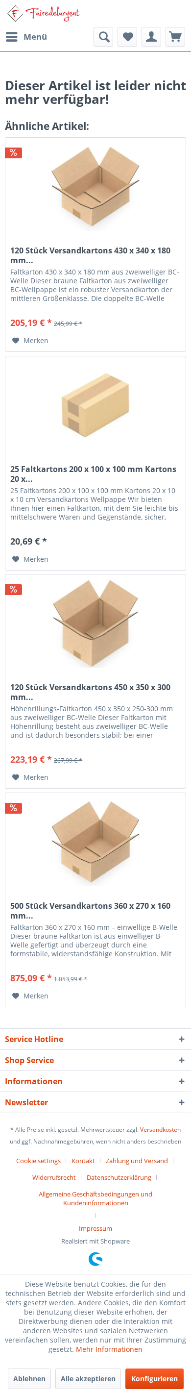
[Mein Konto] (151, 37)
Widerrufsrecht (54, 1177)
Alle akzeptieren (88, 1378)
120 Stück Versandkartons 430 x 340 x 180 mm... (90, 255)
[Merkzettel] (127, 37)
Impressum (95, 1228)
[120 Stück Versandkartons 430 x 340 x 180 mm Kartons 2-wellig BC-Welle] (95, 187)
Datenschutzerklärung (119, 1177)
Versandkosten (160, 1129)
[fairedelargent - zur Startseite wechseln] (43, 13)
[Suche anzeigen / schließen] (103, 37)
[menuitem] (26, 37)
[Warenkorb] (175, 37)
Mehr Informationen (109, 1349)
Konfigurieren (154, 1378)
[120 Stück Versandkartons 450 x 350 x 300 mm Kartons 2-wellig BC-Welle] (95, 623)
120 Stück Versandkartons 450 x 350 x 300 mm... (90, 692)
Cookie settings (38, 1160)
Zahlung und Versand (137, 1160)
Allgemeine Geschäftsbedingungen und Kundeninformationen (95, 1198)
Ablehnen (29, 1378)
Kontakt (83, 1160)
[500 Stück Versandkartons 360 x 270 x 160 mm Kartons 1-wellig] (95, 842)
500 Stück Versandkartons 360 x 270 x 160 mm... (90, 911)
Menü (35, 36)
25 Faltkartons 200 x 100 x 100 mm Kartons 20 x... (93, 474)
